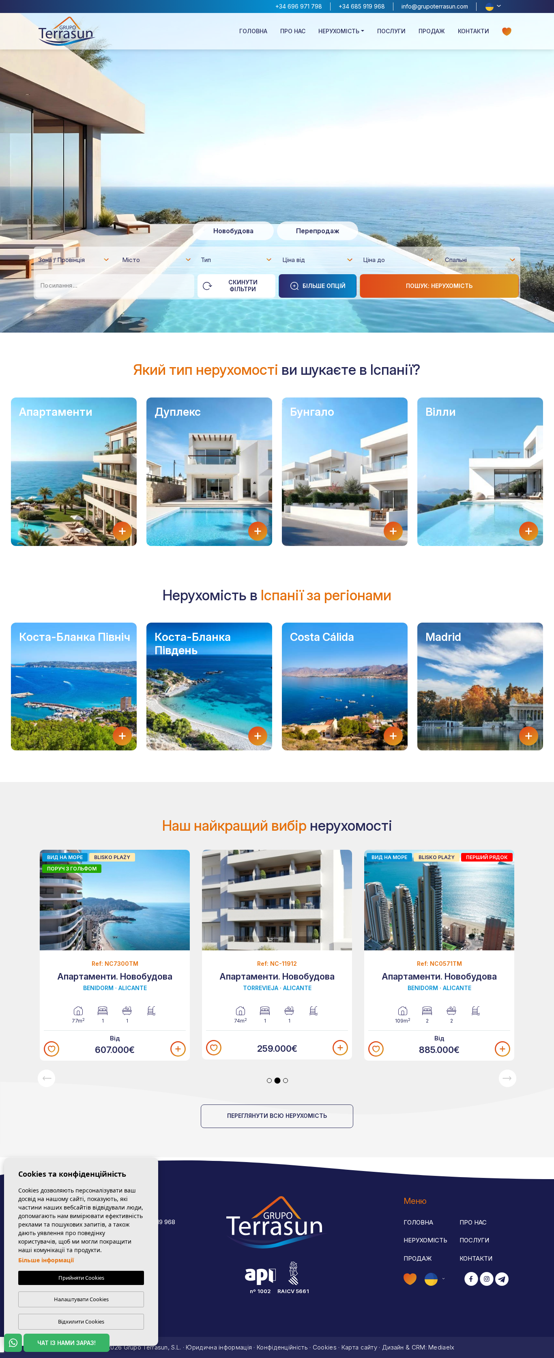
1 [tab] (269, 1080)
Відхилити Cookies (81, 1321)
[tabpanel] (115, 955)
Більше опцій (324, 285)
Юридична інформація (219, 1347)
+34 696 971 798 (298, 6)
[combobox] (74, 259)
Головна (253, 31)
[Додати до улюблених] (51, 1049)
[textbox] (76, 261)
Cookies (325, 1347)
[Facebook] (471, 1279)
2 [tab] (278, 1080)
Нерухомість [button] (338, 31)
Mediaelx (441, 1347)
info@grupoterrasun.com (435, 6)
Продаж (432, 31)
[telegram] (502, 1279)
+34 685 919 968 (362, 6)
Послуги (391, 31)
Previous (46, 1078)
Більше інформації (46, 1260)
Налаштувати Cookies (81, 1299)
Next (507, 1078)
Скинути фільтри (243, 285)
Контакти (473, 31)
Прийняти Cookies (81, 1277)
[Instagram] (487, 1279)
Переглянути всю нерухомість (277, 1115)
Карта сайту (359, 1347)
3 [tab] (285, 1080)
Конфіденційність (282, 1347)
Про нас (292, 31)
